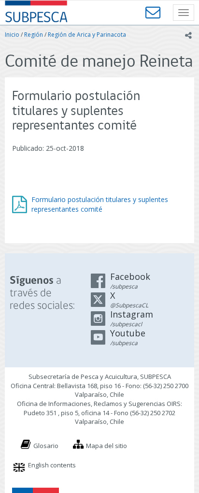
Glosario (45, 445)
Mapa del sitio (106, 445)
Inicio (12, 34)
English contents (52, 465)
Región (33, 34)
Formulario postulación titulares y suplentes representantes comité (99, 204)
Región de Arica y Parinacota (87, 34)
